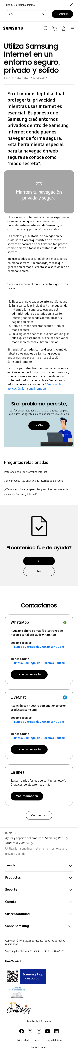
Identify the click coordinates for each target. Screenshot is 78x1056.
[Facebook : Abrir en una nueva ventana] (21, 1031)
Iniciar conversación (29, 674)
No (39, 571)
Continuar (62, 14)
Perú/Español (13, 961)
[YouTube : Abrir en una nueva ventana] (47, 1031)
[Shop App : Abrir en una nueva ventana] (25, 976)
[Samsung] (12, 28)
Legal (37, 1040)
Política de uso (39, 1047)
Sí (39, 561)
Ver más (36, 815)
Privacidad (23, 1040)
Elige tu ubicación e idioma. (20, 5)
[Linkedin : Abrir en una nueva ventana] (56, 1031)
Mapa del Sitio (53, 1040)
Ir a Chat (39, 425)
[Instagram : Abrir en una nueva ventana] (39, 1031)
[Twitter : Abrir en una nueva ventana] (30, 1031)
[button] (39, 865)
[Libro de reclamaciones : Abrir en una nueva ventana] (16, 992)
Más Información (27, 796)
